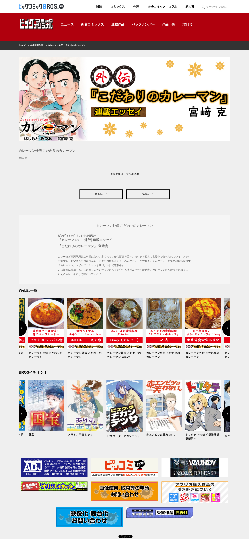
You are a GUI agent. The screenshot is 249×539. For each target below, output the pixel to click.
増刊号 (187, 24)
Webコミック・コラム (162, 6)
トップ (22, 45)
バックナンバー (143, 24)
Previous (19, 328)
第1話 (146, 194)
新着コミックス (92, 24)
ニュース (67, 24)
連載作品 (117, 24)
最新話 (99, 194)
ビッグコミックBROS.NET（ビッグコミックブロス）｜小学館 (41, 6)
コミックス (117, 6)
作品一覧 (168, 24)
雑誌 (99, 6)
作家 (136, 6)
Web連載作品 (36, 45)
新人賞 (190, 6)
